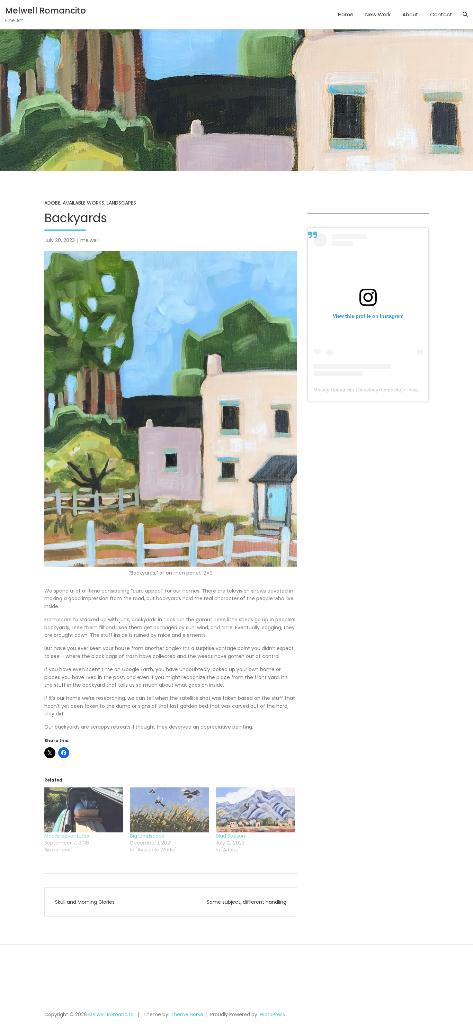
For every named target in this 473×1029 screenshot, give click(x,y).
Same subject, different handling (246, 902)
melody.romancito (381, 389)
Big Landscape (147, 835)
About (410, 14)
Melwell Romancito (45, 10)
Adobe (52, 202)
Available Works (83, 202)
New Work (378, 14)
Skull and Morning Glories (85, 902)
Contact (441, 14)
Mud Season (230, 835)
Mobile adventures (66, 835)
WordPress (272, 1014)
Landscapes (121, 202)
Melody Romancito (333, 389)
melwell (89, 240)
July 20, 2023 (59, 240)
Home (346, 14)
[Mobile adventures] (83, 809)
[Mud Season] (255, 809)
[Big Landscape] (169, 809)
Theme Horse (187, 1014)
